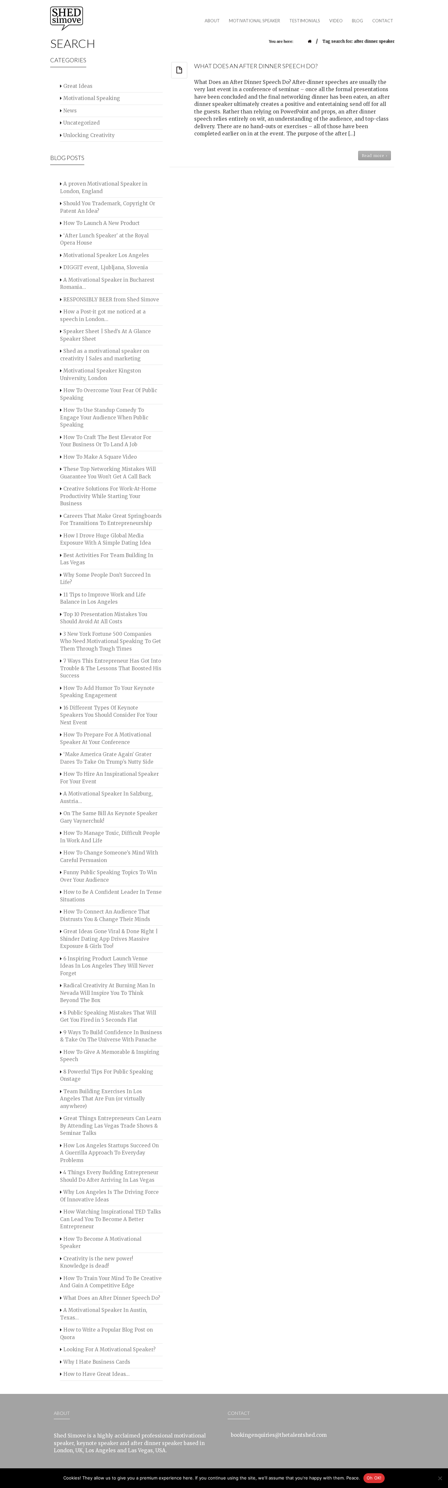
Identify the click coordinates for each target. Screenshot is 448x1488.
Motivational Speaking (91, 98)
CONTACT (382, 20)
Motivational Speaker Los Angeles (106, 255)
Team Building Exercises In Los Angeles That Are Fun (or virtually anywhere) (102, 1098)
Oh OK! (374, 1477)
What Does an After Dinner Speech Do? (111, 1298)
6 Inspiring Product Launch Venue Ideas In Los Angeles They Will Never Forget (106, 965)
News (70, 111)
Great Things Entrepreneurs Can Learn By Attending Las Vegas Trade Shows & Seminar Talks (110, 1125)
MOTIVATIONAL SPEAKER (252, 22)
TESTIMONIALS (304, 20)
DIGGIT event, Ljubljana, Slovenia (105, 267)
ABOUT (212, 20)
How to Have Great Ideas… (96, 1374)
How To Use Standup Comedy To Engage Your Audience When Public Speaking (104, 417)
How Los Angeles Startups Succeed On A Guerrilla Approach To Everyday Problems (109, 1152)
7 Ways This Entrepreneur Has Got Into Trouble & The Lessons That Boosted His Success (110, 668)
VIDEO (336, 20)
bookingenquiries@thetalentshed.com (279, 1435)
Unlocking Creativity (89, 135)
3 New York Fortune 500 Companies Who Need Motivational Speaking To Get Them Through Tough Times (110, 641)
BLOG (357, 20)
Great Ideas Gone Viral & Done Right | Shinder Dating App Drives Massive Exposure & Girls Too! (109, 938)
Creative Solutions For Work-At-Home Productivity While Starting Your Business (108, 496)
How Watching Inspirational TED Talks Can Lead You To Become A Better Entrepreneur (110, 1219)
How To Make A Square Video (100, 457)
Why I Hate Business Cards (96, 1362)
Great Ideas (77, 86)
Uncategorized (81, 123)
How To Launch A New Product (101, 223)
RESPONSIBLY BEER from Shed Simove (111, 299)
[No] (440, 1478)
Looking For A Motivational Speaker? (109, 1349)
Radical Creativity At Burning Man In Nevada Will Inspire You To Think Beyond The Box (107, 992)
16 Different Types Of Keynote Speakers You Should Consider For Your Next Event (108, 715)
